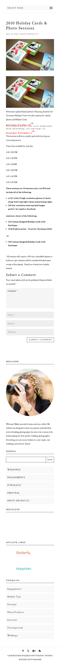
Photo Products (29, 34)
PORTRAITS (14, 485)
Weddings (12, 635)
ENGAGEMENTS (16, 477)
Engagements (14, 589)
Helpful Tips (14, 596)
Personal (12, 604)
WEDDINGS (14, 469)
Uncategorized (15, 627)
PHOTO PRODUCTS (18, 500)
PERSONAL (13, 493)
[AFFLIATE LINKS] (23, 557)
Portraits (12, 620)
